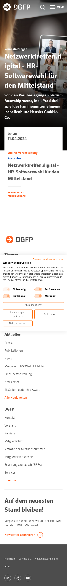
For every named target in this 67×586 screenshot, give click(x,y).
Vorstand (10, 426)
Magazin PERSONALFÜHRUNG (24, 366)
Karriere (9, 433)
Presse (8, 343)
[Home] (16, 7)
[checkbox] (6, 289)
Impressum (9, 558)
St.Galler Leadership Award (22, 390)
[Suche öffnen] (42, 7)
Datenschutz (25, 558)
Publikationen (13, 351)
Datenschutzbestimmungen (48, 259)
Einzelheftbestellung (18, 374)
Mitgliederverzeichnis (18, 457)
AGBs (7, 566)
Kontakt (9, 418)
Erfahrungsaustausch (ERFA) (23, 465)
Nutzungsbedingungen (46, 558)
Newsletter (11, 382)
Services (9, 473)
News (8, 358)
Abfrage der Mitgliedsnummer (24, 449)
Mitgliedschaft (13, 441)
